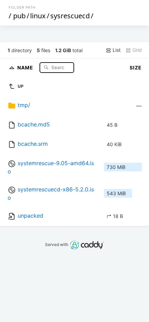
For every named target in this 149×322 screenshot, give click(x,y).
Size (136, 67)
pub (19, 15)
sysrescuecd (70, 15)
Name (26, 67)
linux (38, 15)
